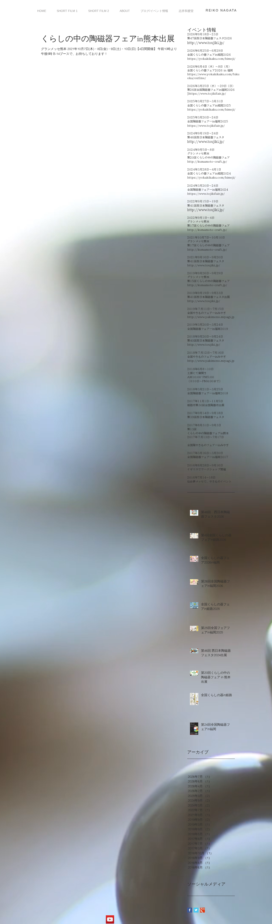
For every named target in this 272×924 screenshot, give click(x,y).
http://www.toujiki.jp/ (205, 42)
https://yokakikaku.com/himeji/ (211, 58)
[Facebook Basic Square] (189, 910)
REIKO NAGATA (221, 10)
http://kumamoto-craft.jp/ (207, 161)
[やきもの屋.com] (110, 919)
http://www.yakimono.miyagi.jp (210, 317)
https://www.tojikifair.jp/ (206, 125)
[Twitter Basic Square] (196, 910)
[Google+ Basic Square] (202, 910)
